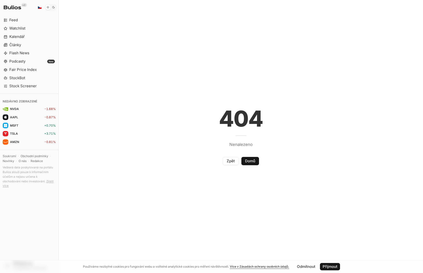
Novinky (8, 161)
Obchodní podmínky (34, 156)
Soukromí (9, 156)
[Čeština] (39, 7)
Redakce (37, 161)
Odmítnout (306, 266)
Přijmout (330, 266)
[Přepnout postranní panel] (58, 136)
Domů (250, 161)
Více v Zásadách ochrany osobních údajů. (259, 266)
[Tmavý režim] (51, 7)
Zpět (231, 161)
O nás (22, 161)
